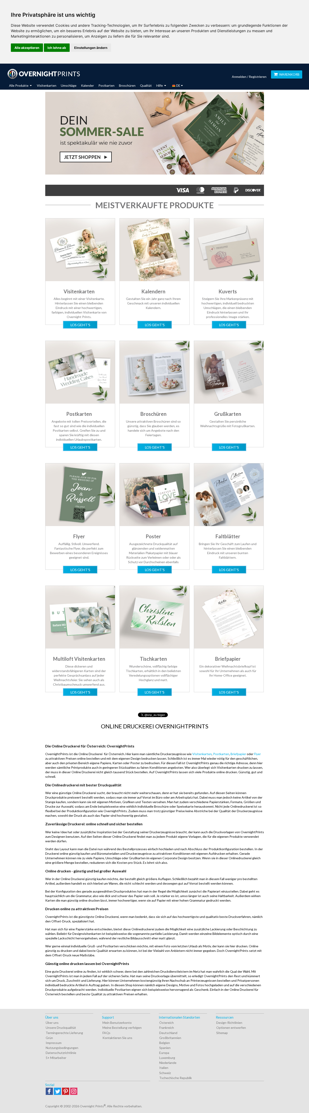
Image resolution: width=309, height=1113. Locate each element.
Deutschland (168, 1033)
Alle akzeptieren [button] (26, 48)
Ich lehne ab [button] (57, 48)
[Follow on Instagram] (74, 1092)
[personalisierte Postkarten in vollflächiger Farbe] (80, 402)
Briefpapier (238, 754)
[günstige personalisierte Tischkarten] (154, 647)
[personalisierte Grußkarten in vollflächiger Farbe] (229, 402)
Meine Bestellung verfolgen (122, 1027)
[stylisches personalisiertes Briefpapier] (229, 647)
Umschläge (68, 85)
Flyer (257, 754)
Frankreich (166, 1027)
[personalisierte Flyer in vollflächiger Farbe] (80, 525)
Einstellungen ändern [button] (90, 48)
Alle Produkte (19, 85)
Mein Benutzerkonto (117, 1022)
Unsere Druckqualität (61, 1027)
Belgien (164, 1043)
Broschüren (127, 85)
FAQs (106, 1033)
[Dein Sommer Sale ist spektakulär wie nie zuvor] (154, 133)
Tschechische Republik (175, 1078)
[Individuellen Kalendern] (154, 280)
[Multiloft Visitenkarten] (80, 647)
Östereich (166, 1022)
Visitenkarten (46, 85)
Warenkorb (289, 74)
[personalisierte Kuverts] (229, 280)
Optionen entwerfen (231, 1027)
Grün (49, 1038)
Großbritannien (170, 1038)
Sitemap (222, 1033)
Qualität (146, 85)
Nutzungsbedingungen (62, 1048)
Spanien (165, 1048)
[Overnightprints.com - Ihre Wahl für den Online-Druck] (43, 73)
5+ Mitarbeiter (56, 1058)
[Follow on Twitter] (57, 1092)
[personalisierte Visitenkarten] (80, 280)
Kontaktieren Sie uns (117, 1038)
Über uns (52, 1022)
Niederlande (167, 1063)
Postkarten (106, 85)
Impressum (54, 1043)
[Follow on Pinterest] (66, 1092)
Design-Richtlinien (229, 1022)
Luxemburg (167, 1058)
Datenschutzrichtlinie (61, 1053)
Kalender (87, 85)
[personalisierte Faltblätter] (229, 525)
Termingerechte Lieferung (64, 1033)
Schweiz (165, 1073)
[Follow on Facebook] (49, 1092)
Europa (164, 1053)
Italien (163, 1068)
